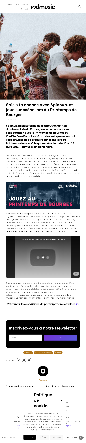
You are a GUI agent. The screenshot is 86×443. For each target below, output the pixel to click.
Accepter (29, 437)
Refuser (43, 437)
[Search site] (79, 6)
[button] (62, 400)
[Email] (29, 360)
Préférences (56, 437)
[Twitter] (19, 360)
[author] (43, 371)
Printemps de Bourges (43, 352)
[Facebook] (24, 360)
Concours (28, 352)
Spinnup (58, 352)
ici (77, 304)
